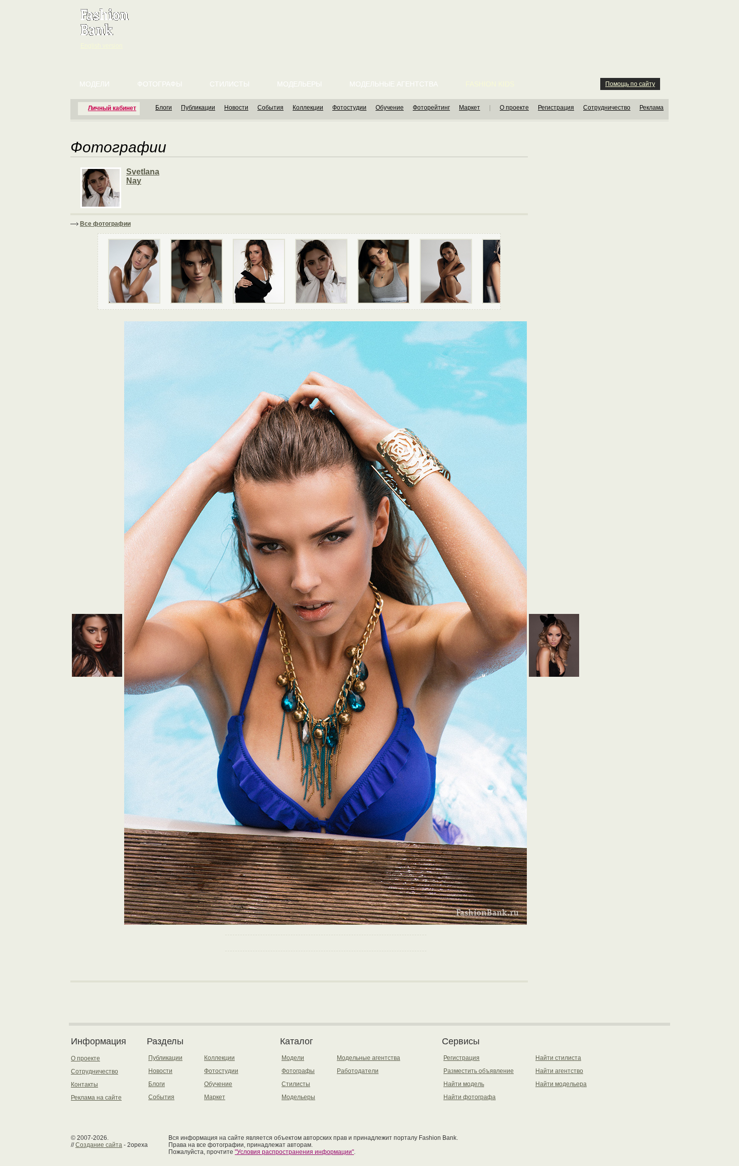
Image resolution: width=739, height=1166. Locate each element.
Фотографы (159, 84)
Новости (236, 107)
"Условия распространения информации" (294, 1151)
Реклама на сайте (96, 1097)
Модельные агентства (393, 84)
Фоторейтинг (431, 107)
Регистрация (556, 107)
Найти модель (463, 1084)
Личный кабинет (112, 108)
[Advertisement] (372, 25)
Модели (94, 84)
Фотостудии (349, 107)
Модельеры (299, 84)
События (270, 107)
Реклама (651, 107)
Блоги (163, 107)
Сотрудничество (606, 107)
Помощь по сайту (630, 83)
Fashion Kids (490, 84)
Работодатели (358, 1070)
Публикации (198, 107)
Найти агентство (559, 1070)
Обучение (390, 107)
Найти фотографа (469, 1097)
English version (101, 45)
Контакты (84, 1084)
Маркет (469, 107)
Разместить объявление (478, 1070)
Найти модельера (561, 1084)
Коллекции (308, 107)
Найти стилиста (558, 1057)
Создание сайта (98, 1144)
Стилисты (229, 84)
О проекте (514, 107)
